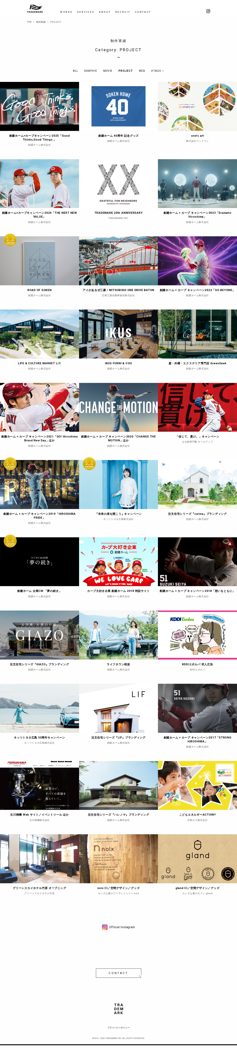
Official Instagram (122, 927)
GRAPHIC (90, 70)
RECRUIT (123, 12)
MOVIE (108, 70)
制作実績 (118, 41)
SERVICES (85, 12)
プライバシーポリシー (118, 1027)
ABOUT (105, 12)
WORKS (66, 12)
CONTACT (143, 12)
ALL (75, 70)
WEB (142, 70)
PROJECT (125, 70)
